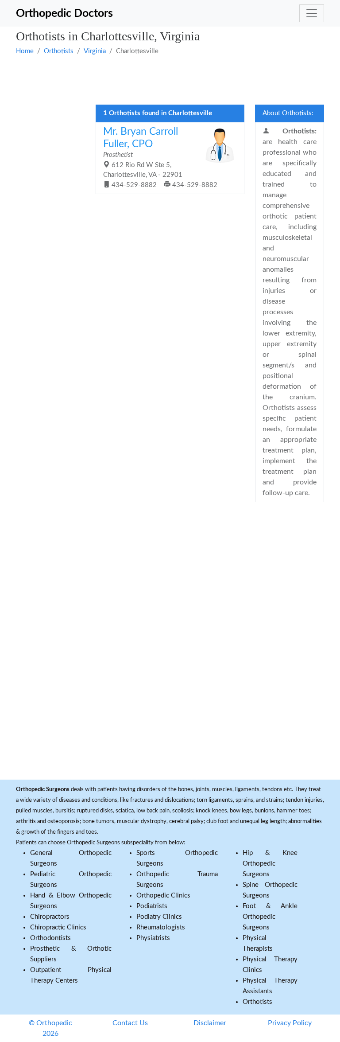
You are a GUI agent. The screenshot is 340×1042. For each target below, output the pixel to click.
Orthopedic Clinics (163, 895)
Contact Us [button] (130, 1022)
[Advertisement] (170, 79)
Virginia (95, 51)
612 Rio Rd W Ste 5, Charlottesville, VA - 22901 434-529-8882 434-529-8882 (160, 157)
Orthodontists (50, 938)
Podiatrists (151, 906)
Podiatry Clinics (159, 916)
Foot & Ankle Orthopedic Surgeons (270, 917)
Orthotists (58, 51)
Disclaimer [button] (209, 1022)
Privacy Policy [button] (290, 1022)
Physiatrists (153, 938)
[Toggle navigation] (311, 13)
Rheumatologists (160, 927)
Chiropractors (50, 916)
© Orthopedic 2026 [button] (50, 1028)
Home (25, 51)
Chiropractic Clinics (58, 927)
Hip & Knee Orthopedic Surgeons (270, 864)
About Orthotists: (288, 113)
